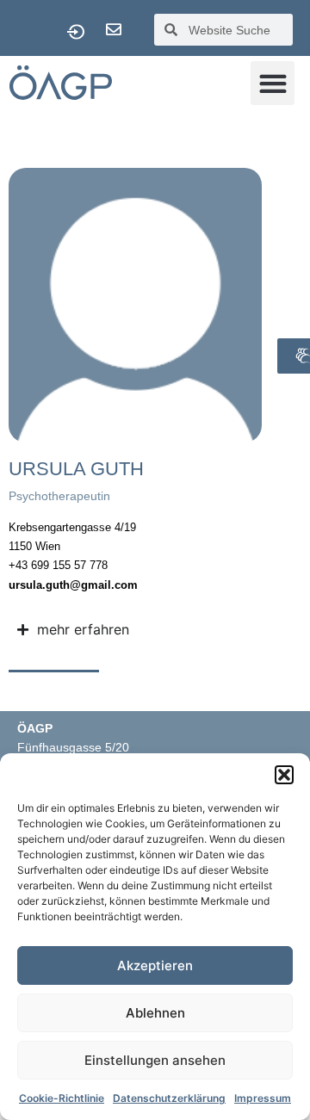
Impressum (262, 1098)
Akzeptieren (155, 965)
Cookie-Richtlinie (61, 1098)
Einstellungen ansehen (155, 1060)
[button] (284, 774)
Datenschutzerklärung (169, 1098)
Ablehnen (155, 1013)
